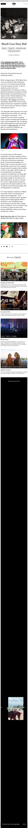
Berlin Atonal (5, 339)
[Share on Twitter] (4, 246)
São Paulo (4, 366)
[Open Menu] (26, 4)
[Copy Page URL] (9, 246)
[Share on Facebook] (1, 246)
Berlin (3, 336)
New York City (13, 125)
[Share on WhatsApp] (7, 246)
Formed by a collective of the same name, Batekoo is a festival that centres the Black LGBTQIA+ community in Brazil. (14, 372)
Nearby (3, 3)
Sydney (4, 48)
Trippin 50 (11, 48)
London (3, 308)
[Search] (24, 4)
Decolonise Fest (5, 312)
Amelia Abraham (14, 55)
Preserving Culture (14, 51)
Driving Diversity (21, 48)
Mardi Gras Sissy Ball (11, 62)
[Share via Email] (12, 246)
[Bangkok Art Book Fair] (14, 271)
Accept (24, 824)
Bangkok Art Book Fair (7, 283)
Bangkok (3, 279)
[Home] (14, 3)
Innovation (14, 336)
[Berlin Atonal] (14, 328)
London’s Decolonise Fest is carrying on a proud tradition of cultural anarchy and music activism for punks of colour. (13, 314)
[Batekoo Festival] (14, 358)
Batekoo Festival (6, 370)
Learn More (16, 824)
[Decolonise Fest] (14, 300)
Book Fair (15, 279)
